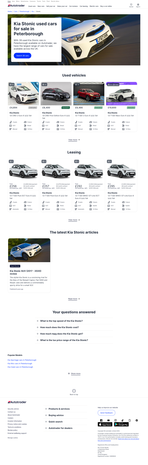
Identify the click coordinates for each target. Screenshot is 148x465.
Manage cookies (13, 438)
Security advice (13, 409)
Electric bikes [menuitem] (55, 1)
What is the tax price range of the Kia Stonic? (64, 340)
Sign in (138, 7)
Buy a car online (106, 6)
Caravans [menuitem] (33, 1)
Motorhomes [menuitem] (24, 1)
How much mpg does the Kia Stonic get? (61, 333)
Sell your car (50, 6)
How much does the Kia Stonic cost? (59, 327)
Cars (15, 11)
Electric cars (94, 6)
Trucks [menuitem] (39, 1)
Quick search (56, 421)
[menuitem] (32, 6)
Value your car (62, 6)
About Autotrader (14, 415)
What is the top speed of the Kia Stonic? (61, 321)
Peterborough (24, 11)
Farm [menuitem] (43, 1)
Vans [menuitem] (13, 1)
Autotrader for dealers (60, 428)
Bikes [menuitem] (18, 1)
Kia (33, 11)
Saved (131, 7)
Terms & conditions (14, 427)
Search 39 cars (22, 56)
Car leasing (84, 6)
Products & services (59, 409)
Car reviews (73, 6)
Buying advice (56, 415)
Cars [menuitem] (9, 1)
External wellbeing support (17, 433)
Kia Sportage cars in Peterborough (22, 360)
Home (10, 11)
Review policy (12, 430)
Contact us (11, 412)
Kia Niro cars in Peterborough (20, 363)
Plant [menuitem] (48, 1)
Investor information (15, 421)
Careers (10, 418)
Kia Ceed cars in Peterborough (20, 367)
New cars (41, 6)
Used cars (32, 6)
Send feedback (106, 413)
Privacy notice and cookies (17, 424)
